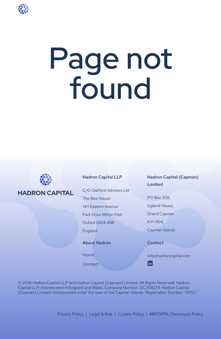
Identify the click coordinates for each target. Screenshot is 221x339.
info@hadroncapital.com (169, 255)
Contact (90, 264)
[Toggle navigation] (200, 9)
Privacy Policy (70, 314)
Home (88, 255)
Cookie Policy (131, 314)
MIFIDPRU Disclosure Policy (176, 314)
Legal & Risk (101, 314)
